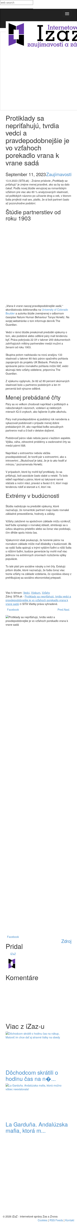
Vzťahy (46, 592)
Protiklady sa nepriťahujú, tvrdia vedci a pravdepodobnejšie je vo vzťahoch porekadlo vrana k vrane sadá (38, 600)
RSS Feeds (56, 1220)
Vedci (26, 592)
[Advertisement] (38, 70)
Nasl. (67, 609)
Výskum (35, 592)
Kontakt (69, 1220)
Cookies (42, 1220)
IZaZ (13, 954)
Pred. (60, 609)
